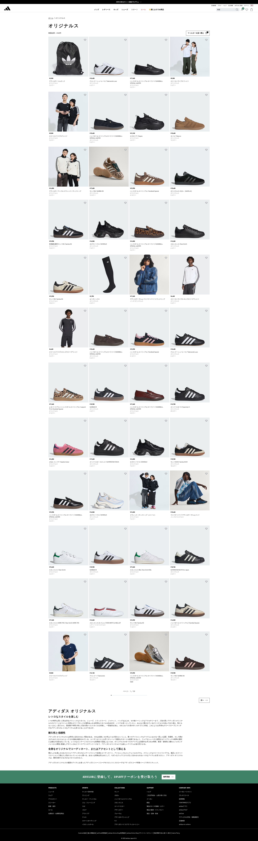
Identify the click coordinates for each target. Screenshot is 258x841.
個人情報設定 (92, 833)
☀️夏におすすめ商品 (156, 9)
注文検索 (230, 5)
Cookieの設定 (82, 833)
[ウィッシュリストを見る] (246, 9)
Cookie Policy (176, 833)
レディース (106, 9)
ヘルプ (225, 5)
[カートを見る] (251, 9)
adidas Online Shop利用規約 (117, 833)
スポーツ (134, 9)
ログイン (246, 5)
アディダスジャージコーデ (95, 763)
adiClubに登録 (238, 5)
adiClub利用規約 (102, 833)
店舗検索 (213, 5)
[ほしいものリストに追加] (85, 40)
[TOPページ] (7, 8)
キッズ (115, 9)
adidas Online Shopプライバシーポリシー (140, 833)
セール (143, 9)
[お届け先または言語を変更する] (252, 5)
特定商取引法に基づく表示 (162, 833)
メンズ (96, 9)
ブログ (219, 5)
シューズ (125, 9)
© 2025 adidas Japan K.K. (129, 838)
